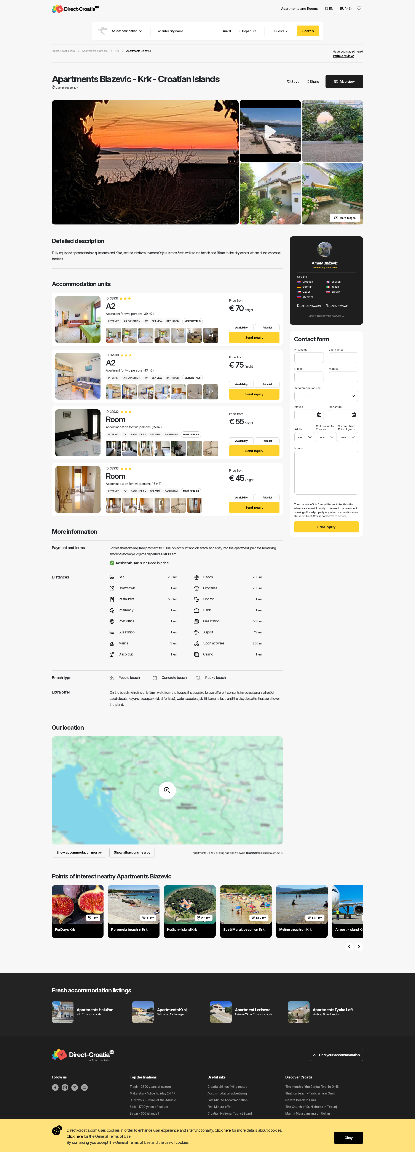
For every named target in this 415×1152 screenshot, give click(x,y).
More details (192, 321)
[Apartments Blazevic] (145, 163)
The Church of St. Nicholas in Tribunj (311, 1107)
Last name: (336, 349)
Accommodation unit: (307, 388)
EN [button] (331, 8)
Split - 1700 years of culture (149, 1107)
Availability (241, 327)
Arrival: (298, 407)
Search (308, 31)
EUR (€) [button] (346, 8)
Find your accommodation (339, 1055)
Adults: (298, 429)
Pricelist (267, 327)
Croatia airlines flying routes (227, 1086)
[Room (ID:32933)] (78, 489)
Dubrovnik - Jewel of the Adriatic (153, 1100)
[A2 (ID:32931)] (78, 319)
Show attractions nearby (132, 852)
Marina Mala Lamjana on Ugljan (307, 1113)
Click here (223, 1130)
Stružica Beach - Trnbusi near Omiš (310, 1093)
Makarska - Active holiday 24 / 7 (152, 1093)
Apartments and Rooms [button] (299, 8)
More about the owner (325, 316)
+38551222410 (339, 306)
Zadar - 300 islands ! (144, 1113)
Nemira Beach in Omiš (300, 1100)
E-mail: (298, 368)
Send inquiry (254, 337)
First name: (301, 349)
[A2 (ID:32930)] (78, 376)
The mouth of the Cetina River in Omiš (311, 1086)
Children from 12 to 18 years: (347, 428)
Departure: (335, 407)
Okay (349, 1138)
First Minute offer (219, 1107)
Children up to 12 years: (325, 428)
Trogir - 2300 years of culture (150, 1086)
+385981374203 (310, 306)
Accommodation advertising (227, 1093)
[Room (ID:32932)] (78, 432)
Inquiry (298, 448)
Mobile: (333, 368)
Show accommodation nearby (79, 852)
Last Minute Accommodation (227, 1100)
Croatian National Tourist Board (230, 1113)
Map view (346, 81)
